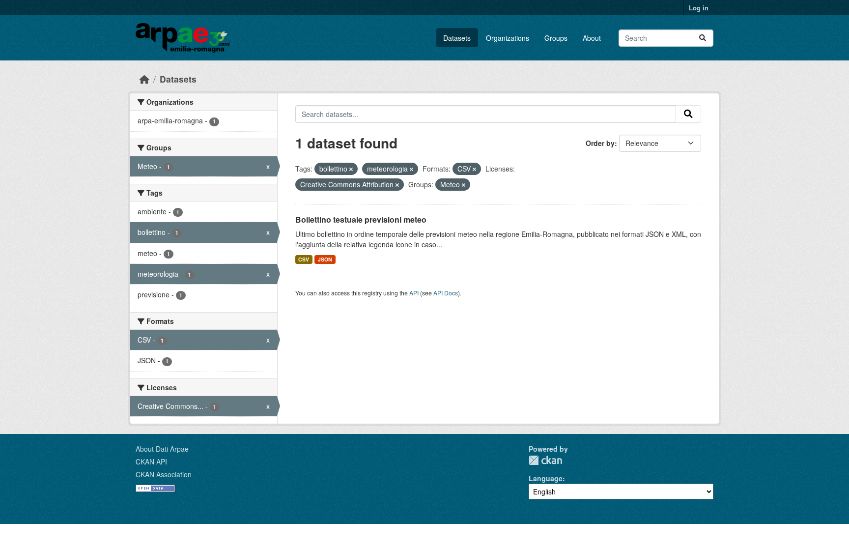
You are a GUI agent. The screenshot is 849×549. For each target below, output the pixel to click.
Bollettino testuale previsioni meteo (360, 219)
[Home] (144, 79)
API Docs (445, 293)
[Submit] (702, 38)
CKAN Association (164, 474)
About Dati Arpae (162, 449)
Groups (555, 38)
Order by (600, 143)
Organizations (507, 38)
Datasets (457, 38)
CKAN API (151, 461)
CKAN (545, 460)
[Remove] (351, 169)
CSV (303, 259)
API (414, 293)
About (592, 38)
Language (546, 478)
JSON (325, 259)
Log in (698, 7)
